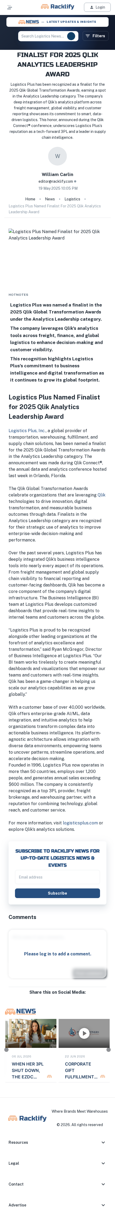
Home (30, 199)
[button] (57, 1142)
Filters (99, 36)
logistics (72, 199)
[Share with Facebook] (49, 998)
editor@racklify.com (56, 181)
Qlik (101, 495)
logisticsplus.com (80, 822)
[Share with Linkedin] (53, 998)
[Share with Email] (62, 998)
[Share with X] (57, 998)
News (50, 199)
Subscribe (57, 893)
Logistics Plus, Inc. (27, 430)
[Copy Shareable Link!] (66, 998)
